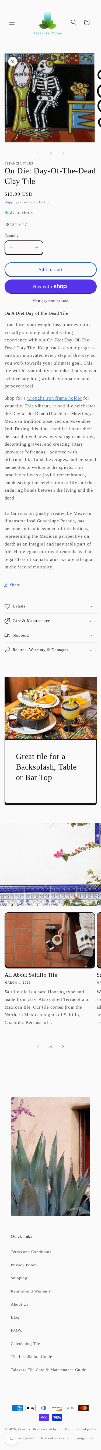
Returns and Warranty (31, 1291)
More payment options (51, 301)
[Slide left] (38, 153)
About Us (19, 1304)
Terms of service (52, 1438)
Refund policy (85, 1429)
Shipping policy (82, 1438)
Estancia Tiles (28, 1429)
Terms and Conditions (31, 1251)
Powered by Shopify (54, 1429)
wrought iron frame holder (54, 398)
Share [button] (15, 584)
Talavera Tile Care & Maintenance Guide (48, 1369)
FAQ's (16, 1330)
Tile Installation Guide (31, 1356)
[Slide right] (63, 153)
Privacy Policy (24, 1265)
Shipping (11, 202)
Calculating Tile (25, 1343)
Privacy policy (23, 1438)
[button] (11, 22)
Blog (15, 1317)
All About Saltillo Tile (31, 975)
